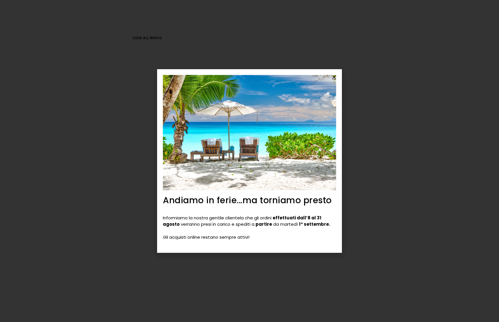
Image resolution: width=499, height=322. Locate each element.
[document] (249, 161)
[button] (334, 77)
